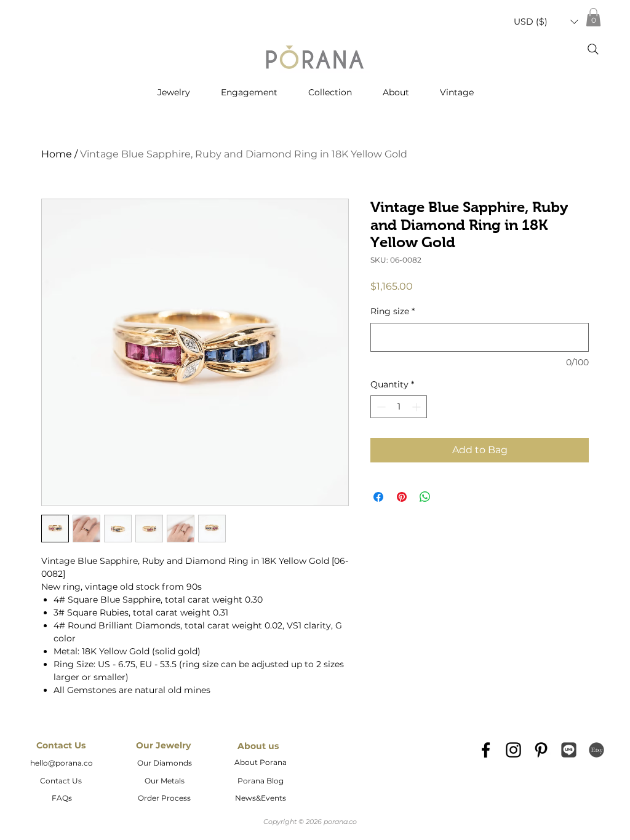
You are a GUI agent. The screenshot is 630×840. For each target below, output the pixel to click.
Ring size (392, 311)
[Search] (593, 49)
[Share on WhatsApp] (425, 496)
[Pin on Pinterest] (401, 496)
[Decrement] (380, 407)
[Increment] (417, 407)
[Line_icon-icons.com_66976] (569, 750)
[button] (546, 22)
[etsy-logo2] (596, 750)
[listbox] (546, 22)
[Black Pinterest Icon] (541, 750)
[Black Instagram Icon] (513, 750)
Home (56, 154)
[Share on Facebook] (378, 496)
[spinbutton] (399, 407)
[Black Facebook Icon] (486, 750)
